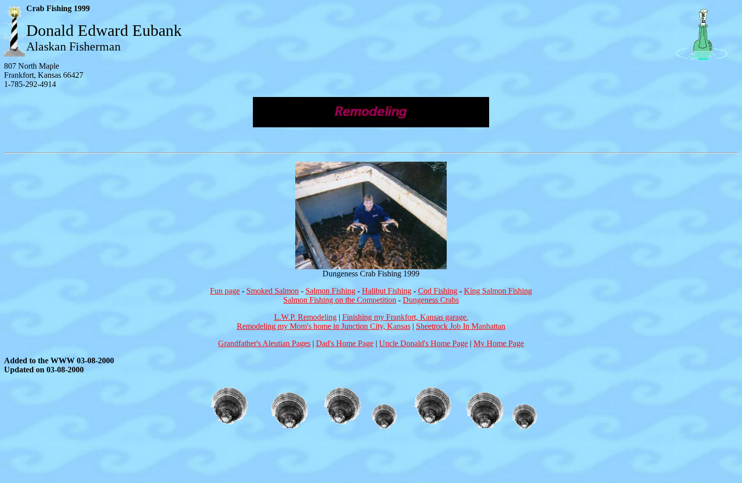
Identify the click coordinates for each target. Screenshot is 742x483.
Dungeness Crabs (431, 300)
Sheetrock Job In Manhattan (460, 326)
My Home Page (498, 343)
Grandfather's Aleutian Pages (264, 343)
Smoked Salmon (272, 290)
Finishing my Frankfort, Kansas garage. (405, 317)
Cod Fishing (437, 290)
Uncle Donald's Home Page (423, 343)
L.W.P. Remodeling (305, 317)
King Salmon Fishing (498, 290)
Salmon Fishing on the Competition (339, 300)
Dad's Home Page (345, 343)
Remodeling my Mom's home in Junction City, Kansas (323, 326)
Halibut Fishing (386, 290)
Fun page (225, 290)
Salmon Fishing (330, 290)
